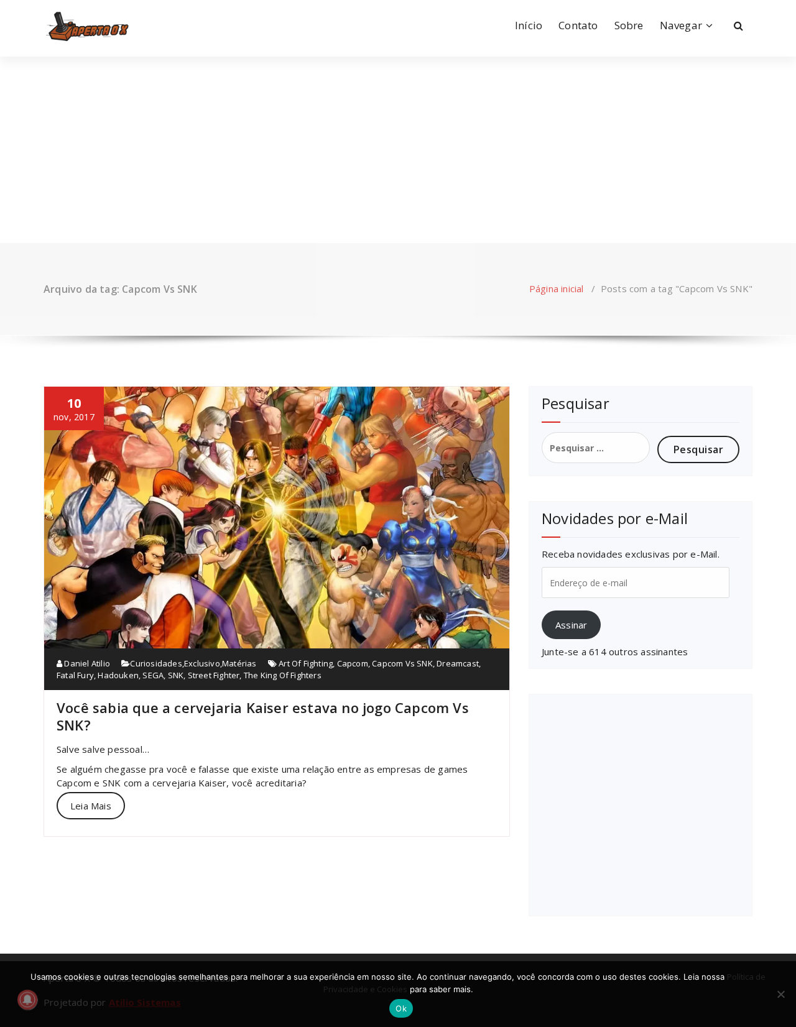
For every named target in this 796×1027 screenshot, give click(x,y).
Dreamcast (458, 663)
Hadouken (118, 675)
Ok (401, 1008)
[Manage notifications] (27, 1000)
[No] (780, 994)
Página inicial (556, 288)
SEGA (153, 675)
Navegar (681, 25)
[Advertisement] (398, 150)
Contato (578, 25)
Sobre (629, 25)
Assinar (571, 625)
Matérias (239, 663)
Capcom (352, 663)
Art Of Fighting (306, 663)
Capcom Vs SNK (402, 663)
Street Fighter (214, 675)
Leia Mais (90, 805)
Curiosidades (156, 663)
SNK (176, 675)
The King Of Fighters (283, 675)
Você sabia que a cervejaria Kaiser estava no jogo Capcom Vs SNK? (263, 716)
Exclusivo (202, 663)
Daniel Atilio (86, 663)
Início (528, 25)
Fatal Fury (75, 675)
